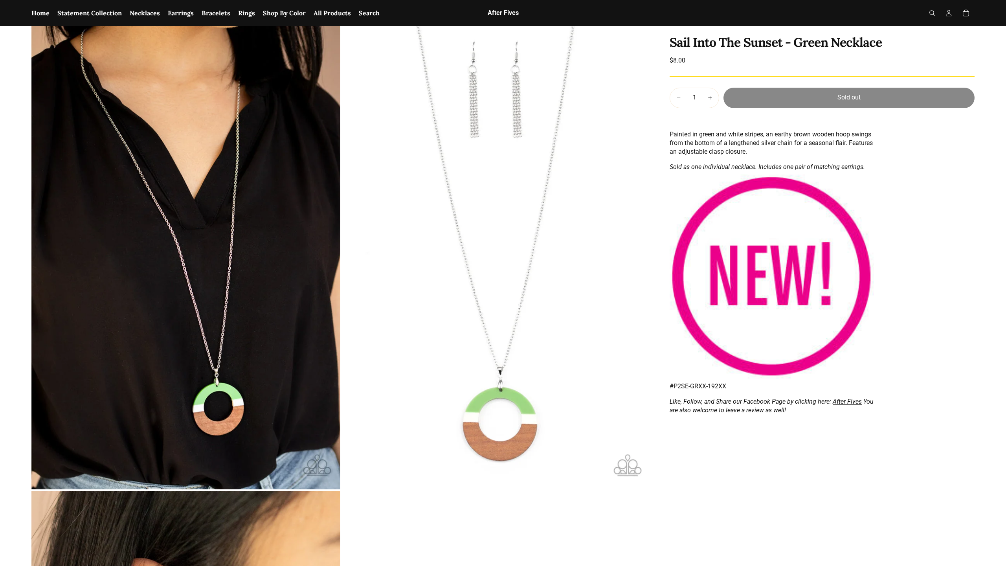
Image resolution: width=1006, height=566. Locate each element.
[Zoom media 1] (185, 257)
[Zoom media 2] (496, 257)
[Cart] (966, 13)
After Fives (847, 401)
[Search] (932, 13)
